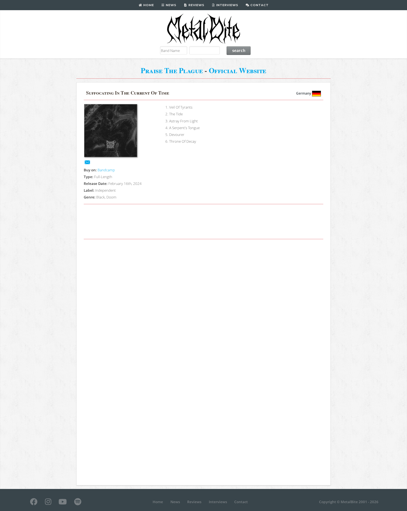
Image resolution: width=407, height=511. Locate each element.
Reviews (195, 5)
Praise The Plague (172, 70)
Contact (259, 5)
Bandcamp (106, 169)
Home (148, 5)
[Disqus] (203, 303)
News (170, 5)
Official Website (237, 70)
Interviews (226, 5)
